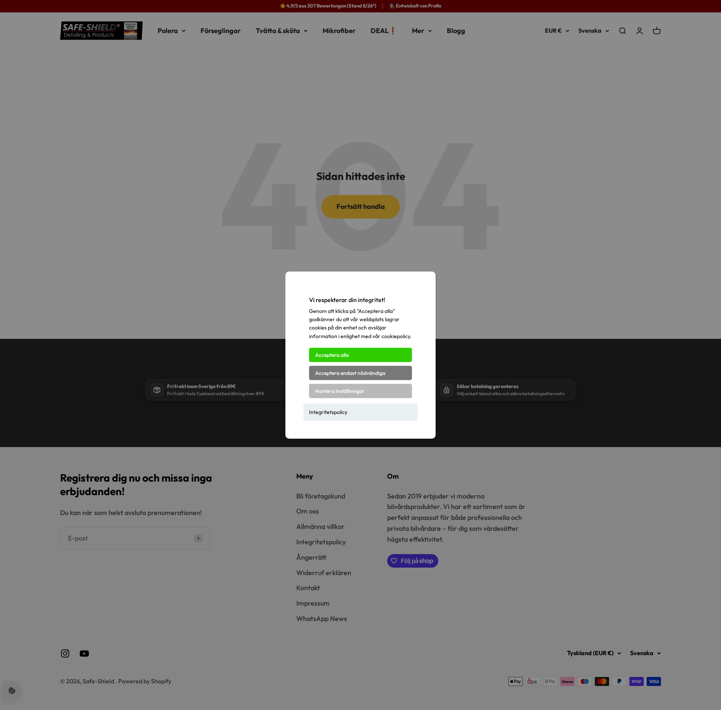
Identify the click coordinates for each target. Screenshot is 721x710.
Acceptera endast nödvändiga (350, 373)
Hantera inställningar (340, 391)
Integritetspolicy (328, 412)
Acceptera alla (332, 355)
